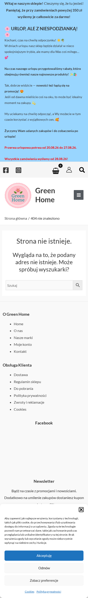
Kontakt (20, 351)
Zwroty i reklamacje (29, 402)
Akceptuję (44, 555)
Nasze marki (23, 337)
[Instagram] (18, 170)
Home (18, 324)
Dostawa (21, 374)
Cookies (29, 591)
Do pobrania (23, 388)
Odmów (44, 568)
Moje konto (23, 344)
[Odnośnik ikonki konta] (69, 170)
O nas (18, 330)
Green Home (45, 195)
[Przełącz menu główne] (78, 195)
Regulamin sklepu (27, 381)
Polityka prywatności (49, 591)
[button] (81, 509)
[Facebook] (6, 170)
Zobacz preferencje (44, 580)
